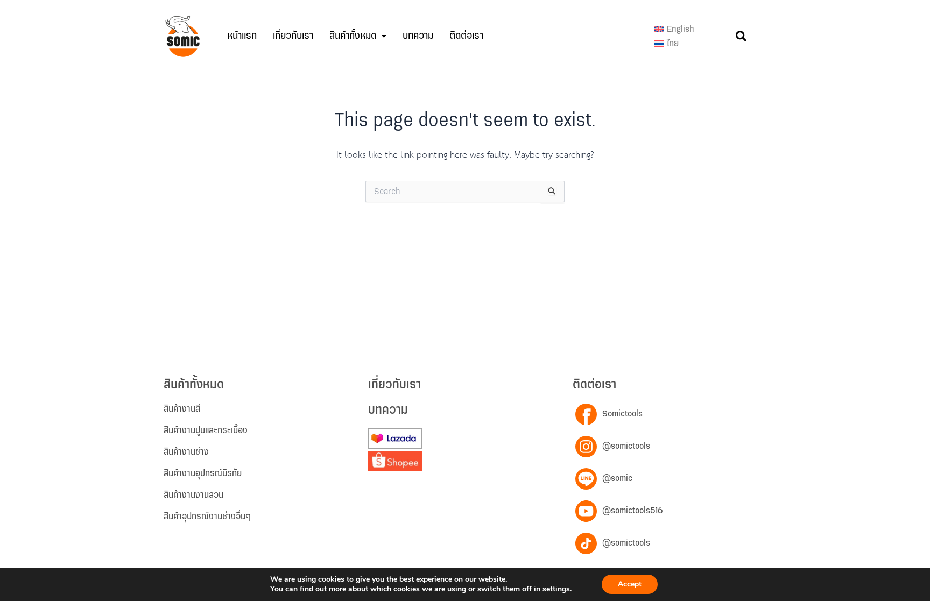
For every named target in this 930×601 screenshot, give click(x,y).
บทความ (418, 36)
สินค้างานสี (182, 409)
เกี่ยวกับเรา (293, 36)
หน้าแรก (242, 36)
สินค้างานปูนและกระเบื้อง (206, 430)
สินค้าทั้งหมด (352, 36)
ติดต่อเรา (466, 36)
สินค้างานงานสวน (193, 495)
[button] (357, 36)
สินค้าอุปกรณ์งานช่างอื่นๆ (207, 516)
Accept (630, 584)
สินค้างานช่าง (186, 452)
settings (556, 589)
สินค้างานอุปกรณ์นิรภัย (203, 473)
